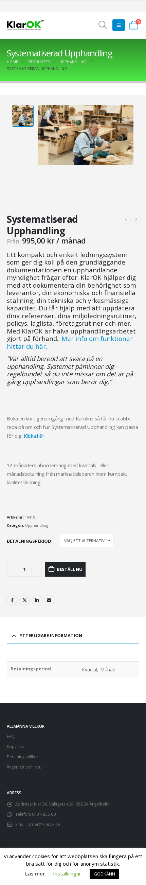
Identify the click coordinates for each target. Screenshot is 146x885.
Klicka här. (34, 435)
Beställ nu (70, 569)
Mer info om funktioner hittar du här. (70, 342)
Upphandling (36, 525)
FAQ (11, 736)
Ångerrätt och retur (25, 767)
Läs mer (35, 873)
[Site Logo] (25, 25)
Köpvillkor (16, 746)
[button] (102, 25)
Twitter (24, 600)
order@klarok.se (44, 824)
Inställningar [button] (67, 873)
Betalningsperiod (29, 541)
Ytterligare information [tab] (51, 635)
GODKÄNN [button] (104, 874)
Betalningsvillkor (22, 756)
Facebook (12, 600)
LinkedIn (37, 600)
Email (49, 600)
